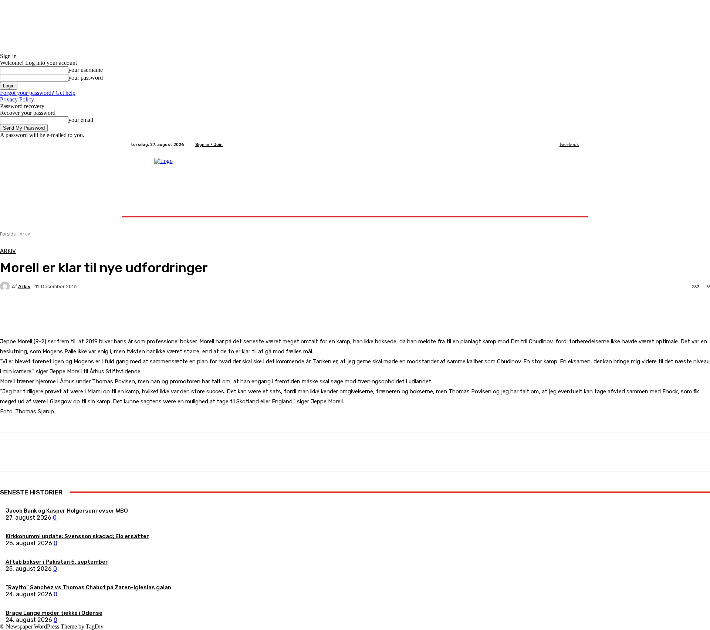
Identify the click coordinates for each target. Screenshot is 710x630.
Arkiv (25, 234)
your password (85, 77)
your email (80, 120)
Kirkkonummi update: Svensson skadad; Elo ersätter (77, 536)
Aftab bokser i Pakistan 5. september (57, 562)
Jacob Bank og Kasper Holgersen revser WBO (67, 510)
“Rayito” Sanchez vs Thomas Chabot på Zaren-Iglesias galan (88, 587)
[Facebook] (554, 144)
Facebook (569, 144)
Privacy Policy (17, 99)
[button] (570, 207)
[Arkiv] (6, 286)
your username (85, 70)
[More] (173, 312)
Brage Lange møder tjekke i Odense (54, 613)
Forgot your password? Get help (37, 93)
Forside (8, 234)
